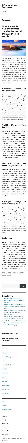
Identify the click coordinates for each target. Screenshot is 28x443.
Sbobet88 (5, 423)
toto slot (4, 369)
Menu (4, 11)
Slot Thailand (6, 434)
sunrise (10, 273)
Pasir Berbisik (5, 273)
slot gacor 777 (6, 393)
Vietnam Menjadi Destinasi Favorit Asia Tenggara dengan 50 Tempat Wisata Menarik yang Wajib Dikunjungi (15, 318)
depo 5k (4, 353)
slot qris (4, 381)
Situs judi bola (6, 420)
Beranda (4, 416)
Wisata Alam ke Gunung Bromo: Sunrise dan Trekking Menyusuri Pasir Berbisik (13, 31)
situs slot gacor (6, 409)
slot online (5, 373)
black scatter (5, 385)
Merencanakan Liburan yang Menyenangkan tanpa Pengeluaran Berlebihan (14, 300)
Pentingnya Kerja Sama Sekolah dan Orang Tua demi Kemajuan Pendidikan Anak (15, 306)
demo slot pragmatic (8, 357)
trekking (15, 273)
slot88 (4, 405)
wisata (14, 272)
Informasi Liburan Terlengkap (10, 6)
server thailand (6, 365)
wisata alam (20, 273)
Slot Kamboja (6, 430)
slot (25, 62)
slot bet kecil (5, 389)
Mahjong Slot (6, 427)
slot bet (4, 349)
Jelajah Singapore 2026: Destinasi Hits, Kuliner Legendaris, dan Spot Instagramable (15, 312)
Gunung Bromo (20, 272)
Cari (3, 283)
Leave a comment (6, 275)
